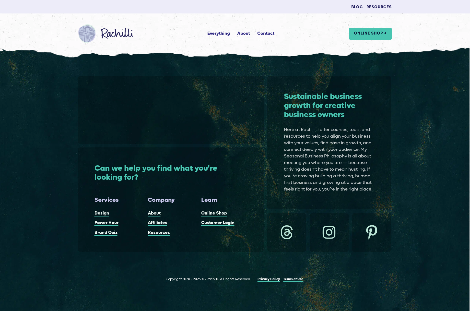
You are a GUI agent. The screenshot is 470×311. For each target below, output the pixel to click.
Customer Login (218, 223)
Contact (265, 33)
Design (101, 213)
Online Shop (214, 213)
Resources (379, 7)
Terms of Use (293, 279)
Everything (218, 33)
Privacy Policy (269, 279)
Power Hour (106, 223)
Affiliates (157, 223)
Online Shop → (370, 33)
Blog (357, 7)
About (243, 33)
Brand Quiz (106, 232)
